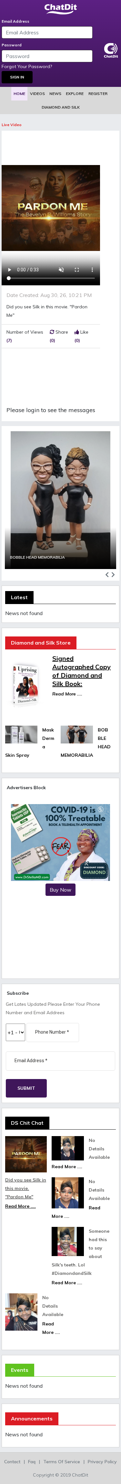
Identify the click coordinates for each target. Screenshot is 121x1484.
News (55, 93)
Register (97, 93)
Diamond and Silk (61, 107)
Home (19, 93)
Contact (12, 1462)
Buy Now (60, 889)
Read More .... (67, 694)
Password (12, 44)
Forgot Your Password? (27, 66)
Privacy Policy (102, 1462)
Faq (31, 1462)
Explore (75, 93)
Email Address (15, 21)
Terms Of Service (61, 1462)
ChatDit (80, 1475)
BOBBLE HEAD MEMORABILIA (37, 557)
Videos (37, 93)
